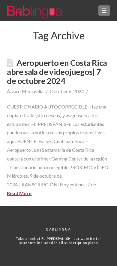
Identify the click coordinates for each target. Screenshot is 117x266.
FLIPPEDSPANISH (56, 238)
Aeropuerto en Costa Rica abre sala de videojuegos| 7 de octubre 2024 (57, 72)
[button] (104, 10)
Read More (19, 193)
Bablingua (58, 229)
